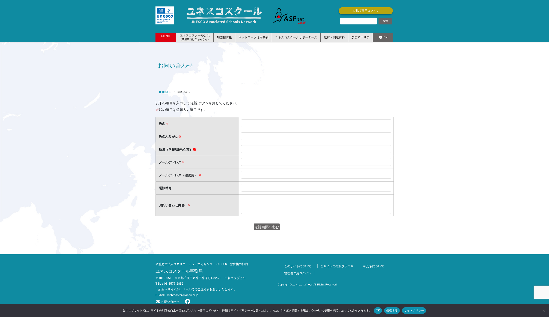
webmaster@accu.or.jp (182, 295)
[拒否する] (543, 310)
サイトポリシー (414, 310)
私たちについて (373, 266)
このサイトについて (297, 266)
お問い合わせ (169, 301)
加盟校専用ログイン (365, 10)
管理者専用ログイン (297, 273)
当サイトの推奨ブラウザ (337, 266)
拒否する (392, 310)
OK (378, 310)
